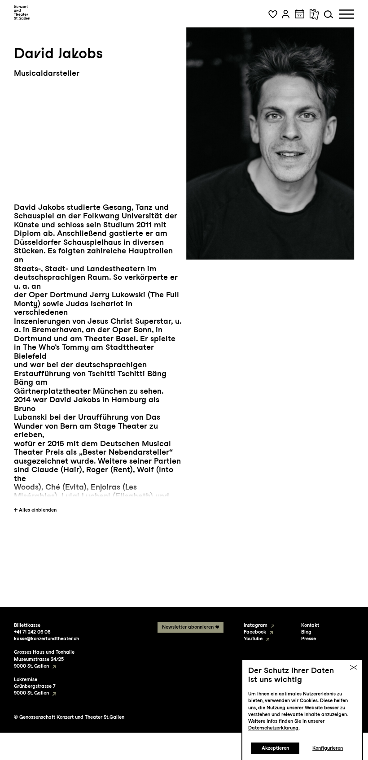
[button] (273, 14)
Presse (308, 639)
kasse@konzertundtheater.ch (46, 639)
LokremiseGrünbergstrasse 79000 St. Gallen (34, 686)
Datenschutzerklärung (273, 728)
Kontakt (310, 625)
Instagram (255, 625)
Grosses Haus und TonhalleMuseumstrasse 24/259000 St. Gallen (44, 659)
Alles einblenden (38, 510)
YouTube (253, 639)
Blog (306, 632)
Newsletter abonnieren (188, 627)
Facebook (255, 632)
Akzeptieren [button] (275, 748)
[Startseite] (22, 12)
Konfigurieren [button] (327, 748)
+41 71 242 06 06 (32, 632)
